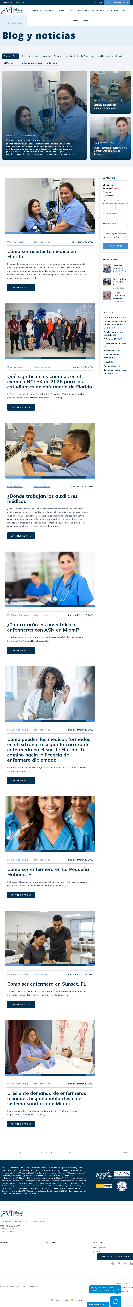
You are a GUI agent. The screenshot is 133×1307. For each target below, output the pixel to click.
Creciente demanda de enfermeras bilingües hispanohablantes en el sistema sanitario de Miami (46, 1098)
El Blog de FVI (110, 339)
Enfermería (109, 350)
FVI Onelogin (97, 2)
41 (63, 1153)
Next (125, 1153)
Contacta (75, 21)
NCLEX (107, 362)
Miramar (109, 195)
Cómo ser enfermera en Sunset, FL (46, 984)
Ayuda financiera (98, 1247)
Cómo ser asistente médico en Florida (27, 140)
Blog (125, 10)
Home (4, 23)
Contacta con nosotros (117, 2)
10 (52, 1153)
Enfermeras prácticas (115, 343)
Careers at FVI (97, 1252)
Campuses (34, 10)
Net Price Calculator (124, 1287)
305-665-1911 (12, 1231)
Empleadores (112, 10)
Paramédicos (110, 366)
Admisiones (97, 10)
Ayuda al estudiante (78, 10)
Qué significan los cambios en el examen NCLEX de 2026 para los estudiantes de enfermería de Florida (49, 381)
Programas (48, 10)
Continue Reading (21, 287)
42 (70, 1153)
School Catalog (122, 1283)
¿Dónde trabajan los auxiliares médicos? (105, 106)
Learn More (115, 246)
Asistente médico (113, 317)
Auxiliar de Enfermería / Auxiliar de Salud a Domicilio (116, 324)
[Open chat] (115, 1301)
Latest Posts (16, 23)
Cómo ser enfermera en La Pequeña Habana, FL (48, 871)
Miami (108, 192)
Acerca (61, 10)
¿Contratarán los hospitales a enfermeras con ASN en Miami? (110, 150)
